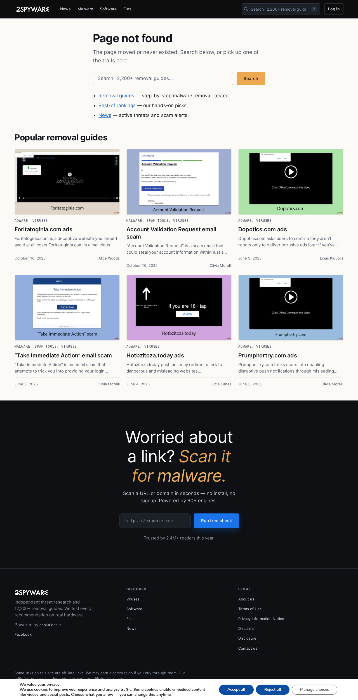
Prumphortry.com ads (267, 355)
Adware (21, 221)
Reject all (272, 689)
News (65, 8)
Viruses (40, 221)
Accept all (236, 689)
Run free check (216, 520)
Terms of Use (250, 609)
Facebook (23, 634)
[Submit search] (246, 9)
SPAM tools (158, 221)
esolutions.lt (50, 625)
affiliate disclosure (107, 678)
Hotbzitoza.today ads (155, 355)
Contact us (247, 648)
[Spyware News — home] (33, 9)
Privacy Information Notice (261, 618)
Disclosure (247, 638)
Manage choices (314, 689)
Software (108, 8)
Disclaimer (247, 628)
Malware (85, 8)
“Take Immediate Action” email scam (63, 355)
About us (246, 599)
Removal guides (116, 95)
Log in (334, 8)
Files (127, 8)
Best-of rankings (117, 105)
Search (251, 78)
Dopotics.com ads (262, 229)
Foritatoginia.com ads (43, 229)
